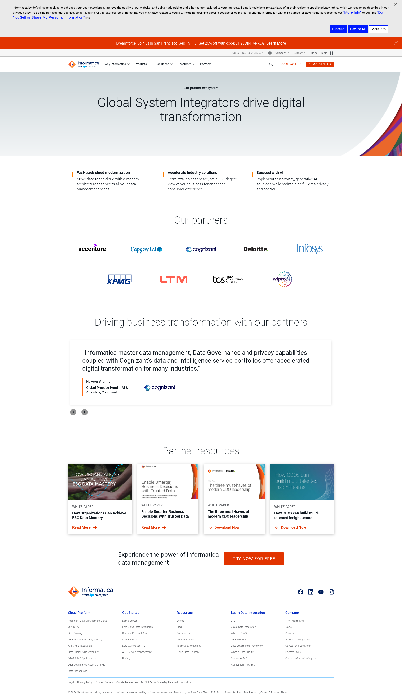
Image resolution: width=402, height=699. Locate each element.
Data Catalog (75, 633)
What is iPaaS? (239, 633)
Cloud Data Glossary (188, 652)
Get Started (130, 613)
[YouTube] (321, 592)
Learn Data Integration (248, 613)
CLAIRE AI (73, 627)
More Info (378, 29)
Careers (289, 633)
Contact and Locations (298, 645)
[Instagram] (331, 592)
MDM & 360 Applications (82, 658)
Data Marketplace (77, 670)
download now (227, 527)
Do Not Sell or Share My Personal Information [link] (166, 682)
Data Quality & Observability (83, 652)
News (288, 627)
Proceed (338, 29)
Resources (184, 64)
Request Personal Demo (135, 633)
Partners (205, 64)
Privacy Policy (85, 682)
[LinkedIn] (310, 592)
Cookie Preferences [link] (127, 682)
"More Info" (352, 12)
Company (281, 52)
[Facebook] (300, 592)
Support (298, 52)
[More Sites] (331, 52)
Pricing (314, 52)
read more (81, 527)
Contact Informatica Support (301, 658)
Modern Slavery (104, 682)
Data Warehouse (240, 639)
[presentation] (73, 412)
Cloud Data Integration (243, 627)
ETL (233, 620)
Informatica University (189, 645)
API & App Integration (80, 645)
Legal (71, 682)
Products (141, 64)
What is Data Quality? (242, 652)
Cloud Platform (79, 613)
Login (324, 52)
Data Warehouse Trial (134, 645)
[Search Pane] (271, 64)
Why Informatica (115, 64)
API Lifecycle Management (137, 652)
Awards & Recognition (297, 639)
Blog (179, 627)
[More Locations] (270, 52)
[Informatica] (83, 64)
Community (183, 633)
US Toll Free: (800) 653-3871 (248, 52)
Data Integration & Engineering (85, 639)
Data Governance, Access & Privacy (87, 664)
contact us (291, 64)
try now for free (254, 558)
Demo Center (129, 620)
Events (180, 620)
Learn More (276, 43)
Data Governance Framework (247, 645)
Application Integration (243, 664)
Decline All (358, 29)
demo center (320, 64)
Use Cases (162, 64)
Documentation (185, 639)
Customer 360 (239, 658)
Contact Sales (130, 639)
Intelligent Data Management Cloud (87, 620)
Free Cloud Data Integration (137, 627)
